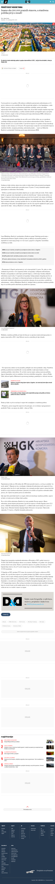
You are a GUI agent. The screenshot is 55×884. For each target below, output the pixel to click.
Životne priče (23, 836)
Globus (3, 855)
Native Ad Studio (5, 872)
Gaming (22, 838)
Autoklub (3, 856)
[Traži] (53, 2)
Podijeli (21, 68)
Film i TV (42, 830)
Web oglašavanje (14, 855)
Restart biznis (33, 828)
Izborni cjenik (13, 853)
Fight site (13, 835)
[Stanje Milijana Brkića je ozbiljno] (50, 741)
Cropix (3, 871)
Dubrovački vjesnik (5, 864)
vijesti (3, 825)
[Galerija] (27, 37)
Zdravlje (22, 831)
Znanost (22, 830)
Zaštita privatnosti (14, 851)
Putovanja (23, 835)
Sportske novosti (4, 853)
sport (12, 825)
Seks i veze (23, 833)
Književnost (43, 831)
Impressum (13, 848)
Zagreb (3, 833)
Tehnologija (23, 828)
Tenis (12, 833)
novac (33, 825)
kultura (43, 825)
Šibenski (3, 869)
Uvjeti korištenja (14, 850)
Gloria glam (4, 863)
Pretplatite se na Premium (45, 871)
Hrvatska (3, 828)
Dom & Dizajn (4, 858)
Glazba (42, 833)
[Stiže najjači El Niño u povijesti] (50, 753)
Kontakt (12, 858)
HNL (12, 828)
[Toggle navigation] (2, 2)
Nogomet (13, 830)
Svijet (3, 830)
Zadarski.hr (4, 868)
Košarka (12, 831)
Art (41, 828)
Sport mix (13, 836)
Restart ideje (33, 830)
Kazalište (42, 835)
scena (52, 825)
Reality (52, 835)
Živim (3, 866)
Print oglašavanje (14, 856)
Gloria (3, 861)
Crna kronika (4, 831)
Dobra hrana (4, 859)
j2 (21, 825)
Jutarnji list (3, 848)
